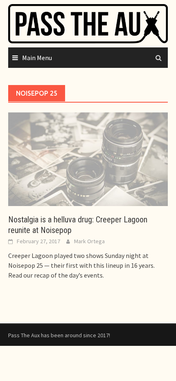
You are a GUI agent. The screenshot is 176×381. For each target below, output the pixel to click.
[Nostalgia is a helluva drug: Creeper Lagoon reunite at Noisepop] (88, 158)
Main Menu (37, 58)
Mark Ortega (89, 241)
